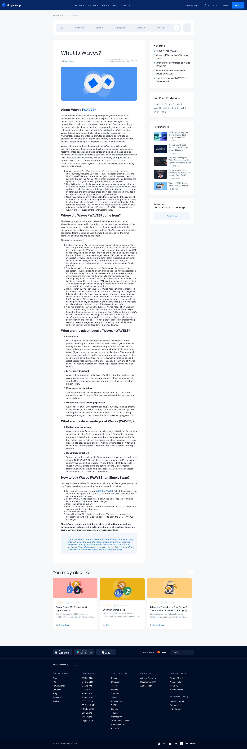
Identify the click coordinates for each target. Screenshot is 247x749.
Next (192, 572)
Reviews (56, 701)
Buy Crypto (87, 713)
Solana (114, 697)
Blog (115, 5)
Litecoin (114, 709)
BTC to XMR (87, 686)
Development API (148, 682)
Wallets (160, 27)
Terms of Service (114, 549)
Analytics (79, 27)
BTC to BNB (87, 701)
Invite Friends (176, 709)
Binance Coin (117, 701)
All (61, 27)
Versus (140, 27)
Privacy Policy (176, 682)
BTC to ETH (87, 682)
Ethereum (115, 682)
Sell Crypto (87, 716)
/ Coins (60, 15)
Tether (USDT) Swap (120, 720)
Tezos (114, 686)
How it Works (59, 686)
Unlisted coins (117, 724)
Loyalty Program (177, 701)
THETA (114, 713)
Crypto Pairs (87, 720)
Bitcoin (114, 678)
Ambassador (146, 686)
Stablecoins (116, 716)
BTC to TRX (87, 689)
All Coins (115, 728)
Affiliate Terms (176, 689)
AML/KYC (174, 686)
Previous (189, 572)
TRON (114, 705)
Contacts (57, 689)
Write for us (172, 216)
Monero (114, 689)
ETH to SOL (87, 693)
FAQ (54, 682)
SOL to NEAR (88, 709)
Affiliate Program (148, 678)
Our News (120, 27)
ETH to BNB (87, 697)
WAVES (89, 110)
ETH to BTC (87, 678)
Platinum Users (176, 705)
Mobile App (58, 697)
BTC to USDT (88, 705)
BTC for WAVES (105, 491)
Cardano (115, 693)
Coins (98, 27)
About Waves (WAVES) (167, 50)
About (55, 678)
